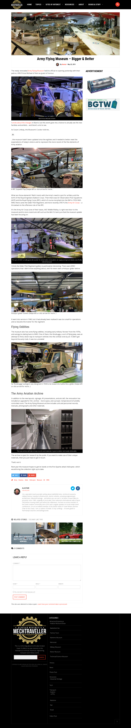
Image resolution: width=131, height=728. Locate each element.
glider (26, 480)
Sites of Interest (53, 4)
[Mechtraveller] (16, 4)
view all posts (25, 490)
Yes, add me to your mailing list (24, 592)
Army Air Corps (74, 203)
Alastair (64, 64)
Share (24, 475)
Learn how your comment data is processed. (52, 604)
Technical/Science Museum (59, 656)
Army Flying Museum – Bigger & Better (65, 59)
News (51, 667)
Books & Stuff (94, 4)
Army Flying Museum (36, 71)
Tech (51, 685)
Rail (51, 705)
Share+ (33, 475)
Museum (39, 480)
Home (29, 4)
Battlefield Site (55, 628)
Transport (53, 690)
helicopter (32, 480)
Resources (69, 4)
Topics (38, 4)
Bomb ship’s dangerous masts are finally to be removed (23, 539)
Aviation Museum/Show (58, 623)
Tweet (16, 475)
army (15, 480)
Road (52, 710)
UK (44, 480)
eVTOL (53, 694)
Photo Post (53, 672)
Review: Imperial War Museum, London (47, 540)
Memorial (53, 642)
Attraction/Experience (19, 15)
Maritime (53, 700)
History (52, 663)
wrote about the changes (22, 123)
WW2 (47, 480)
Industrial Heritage (56, 679)
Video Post (53, 716)
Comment (16, 563)
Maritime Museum (56, 638)
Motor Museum (55, 652)
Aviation (21, 480)
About (81, 4)
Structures (53, 677)
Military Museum (55, 647)
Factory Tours (54, 633)
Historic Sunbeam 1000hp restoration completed (71, 540)
